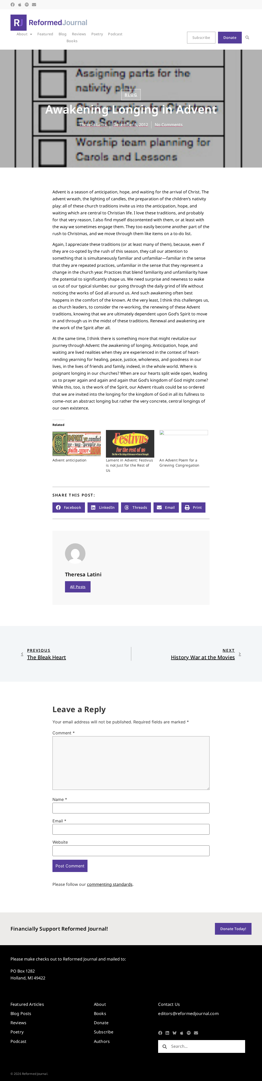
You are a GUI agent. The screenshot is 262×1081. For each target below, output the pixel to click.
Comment (63, 733)
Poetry (97, 33)
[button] (247, 38)
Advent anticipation (69, 460)
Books (72, 40)
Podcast (115, 33)
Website (60, 842)
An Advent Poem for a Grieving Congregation (179, 463)
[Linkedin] (167, 1033)
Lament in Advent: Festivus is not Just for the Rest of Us (129, 465)
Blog (63, 33)
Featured (45, 33)
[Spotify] (27, 5)
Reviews (79, 33)
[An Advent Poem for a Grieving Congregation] (183, 444)
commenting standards (110, 884)
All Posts (78, 586)
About (22, 33)
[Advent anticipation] (76, 444)
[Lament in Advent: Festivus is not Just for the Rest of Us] (130, 444)
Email (59, 821)
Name (59, 799)
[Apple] (20, 5)
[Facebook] (12, 5)
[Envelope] (34, 5)
